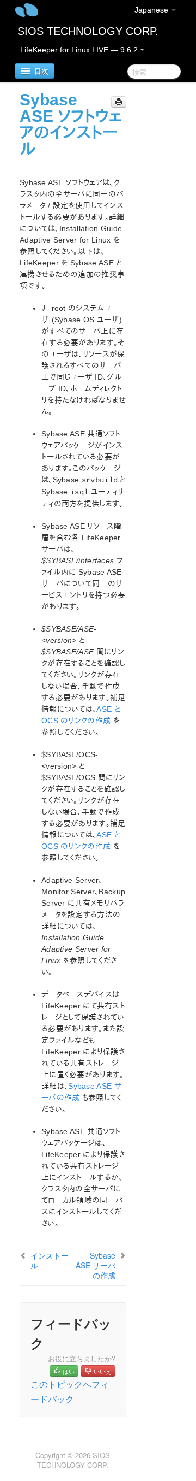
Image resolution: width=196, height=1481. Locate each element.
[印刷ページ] (118, 102)
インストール (49, 1260)
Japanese (152, 9)
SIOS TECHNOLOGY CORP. (87, 31)
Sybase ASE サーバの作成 (95, 1265)
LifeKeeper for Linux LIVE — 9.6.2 (80, 49)
